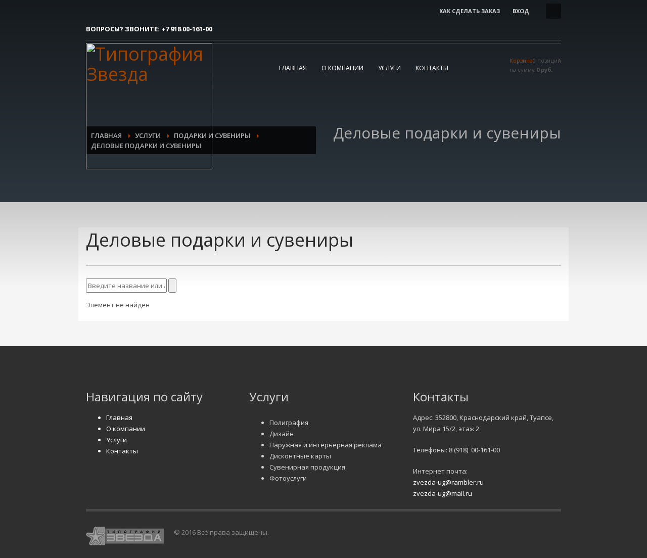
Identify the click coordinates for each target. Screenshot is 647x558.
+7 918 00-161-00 (186, 28)
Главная (293, 68)
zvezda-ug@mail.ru (442, 493)
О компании (342, 68)
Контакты (431, 68)
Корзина (521, 60)
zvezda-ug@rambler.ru (448, 482)
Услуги (389, 68)
